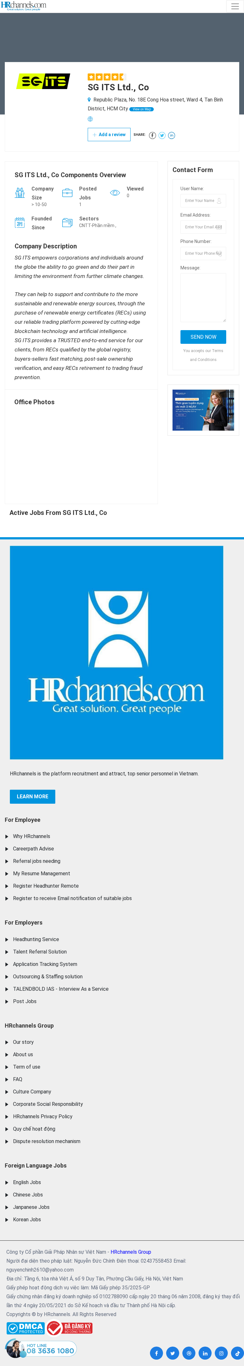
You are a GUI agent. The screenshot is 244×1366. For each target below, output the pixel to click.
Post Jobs (25, 1001)
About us (23, 1054)
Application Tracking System (45, 964)
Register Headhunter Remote (46, 886)
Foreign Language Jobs (36, 1165)
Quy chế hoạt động (34, 1129)
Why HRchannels (31, 836)
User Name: (192, 188)
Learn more (32, 797)
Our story (23, 1042)
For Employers (24, 922)
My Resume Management (41, 873)
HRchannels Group (29, 1025)
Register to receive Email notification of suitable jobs (72, 898)
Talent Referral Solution (40, 952)
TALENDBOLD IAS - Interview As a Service (61, 989)
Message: (190, 267)
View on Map (141, 109)
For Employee (22, 819)
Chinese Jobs (28, 1195)
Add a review (111, 134)
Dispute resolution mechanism (46, 1141)
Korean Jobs (27, 1220)
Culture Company (32, 1092)
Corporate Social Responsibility (48, 1104)
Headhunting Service (36, 939)
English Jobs (27, 1182)
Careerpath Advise (33, 849)
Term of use (26, 1067)
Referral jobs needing (36, 861)
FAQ (17, 1079)
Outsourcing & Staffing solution (48, 977)
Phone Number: (196, 241)
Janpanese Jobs (31, 1207)
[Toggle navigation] (235, 6)
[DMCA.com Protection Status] (25, 1327)
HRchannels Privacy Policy (42, 1116)
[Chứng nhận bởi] (68, 1328)
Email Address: (195, 215)
